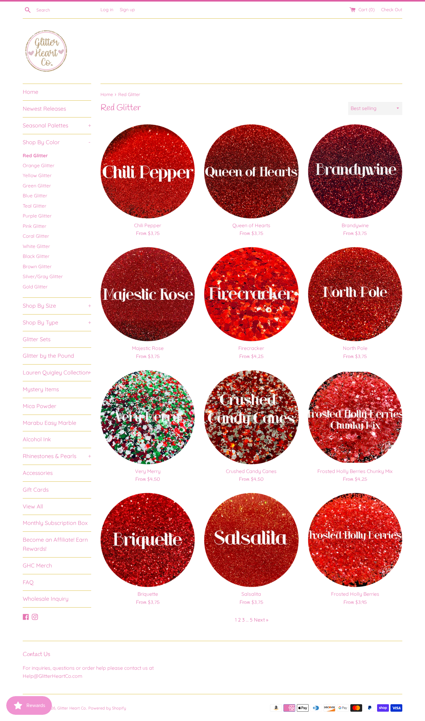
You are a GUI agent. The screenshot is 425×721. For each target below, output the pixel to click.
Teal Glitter (34, 206)
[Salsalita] (251, 540)
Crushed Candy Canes (251, 471)
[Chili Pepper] (147, 171)
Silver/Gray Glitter (43, 276)
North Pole (355, 348)
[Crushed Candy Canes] (251, 417)
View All (33, 506)
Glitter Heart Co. (71, 707)
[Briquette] (147, 540)
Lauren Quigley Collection (57, 372)
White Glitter (36, 246)
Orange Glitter (38, 165)
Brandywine (355, 225)
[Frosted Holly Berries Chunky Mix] (355, 417)
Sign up (127, 9)
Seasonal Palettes (57, 125)
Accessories (38, 472)
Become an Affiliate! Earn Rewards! (55, 544)
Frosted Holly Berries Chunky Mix (355, 471)
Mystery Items (41, 389)
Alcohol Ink (37, 439)
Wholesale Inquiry (45, 598)
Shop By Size (57, 305)
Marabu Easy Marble (49, 422)
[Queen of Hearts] (251, 171)
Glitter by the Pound (48, 355)
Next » (261, 620)
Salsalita (251, 594)
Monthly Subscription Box (55, 522)
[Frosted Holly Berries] (355, 540)
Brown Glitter (37, 266)
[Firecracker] (251, 294)
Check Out (391, 9)
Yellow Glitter (37, 175)
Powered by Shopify (107, 707)
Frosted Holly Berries (355, 594)
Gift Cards (36, 489)
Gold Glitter (35, 287)
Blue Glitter (35, 196)
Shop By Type (57, 322)
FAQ (28, 582)
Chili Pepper (147, 225)
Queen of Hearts (251, 225)
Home (30, 91)
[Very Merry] (147, 417)
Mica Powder (39, 406)
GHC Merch (37, 565)
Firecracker (251, 348)
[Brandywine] (355, 171)
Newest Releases (44, 108)
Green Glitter (37, 186)
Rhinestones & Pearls (57, 456)
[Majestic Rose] (147, 294)
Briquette (148, 594)
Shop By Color (57, 142)
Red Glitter (35, 155)
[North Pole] (355, 294)
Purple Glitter (37, 216)
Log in (106, 9)
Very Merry (148, 471)
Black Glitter (36, 256)
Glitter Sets (36, 339)
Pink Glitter (34, 226)
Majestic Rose (148, 348)
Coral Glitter (36, 236)
